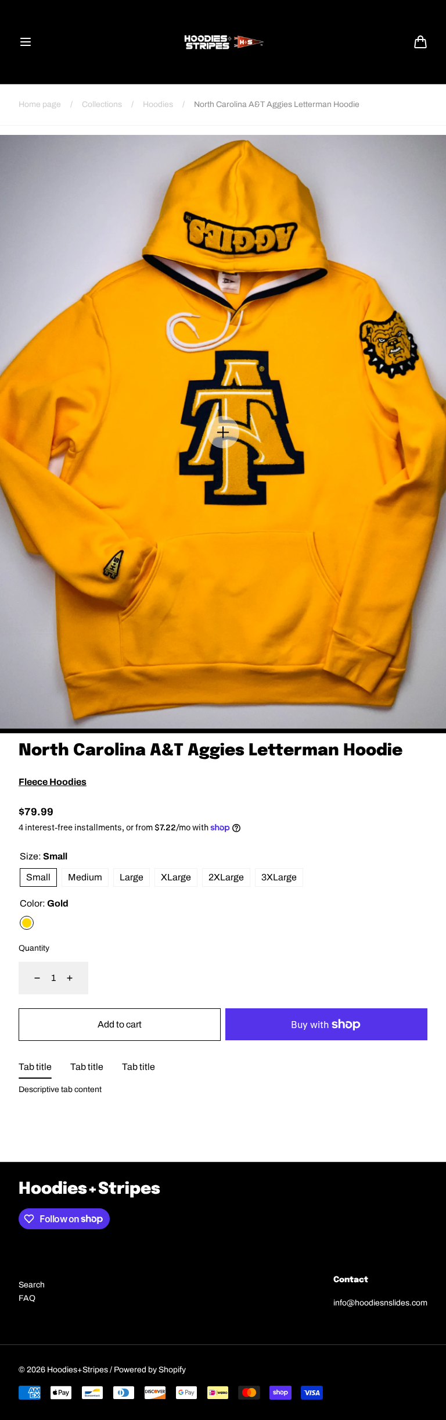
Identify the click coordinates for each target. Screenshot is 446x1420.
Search (32, 1284)
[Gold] (27, 923)
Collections (102, 104)
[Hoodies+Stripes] (223, 42)
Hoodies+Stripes (77, 1369)
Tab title (35, 1067)
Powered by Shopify (150, 1369)
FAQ (27, 1298)
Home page (40, 104)
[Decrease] (30, 978)
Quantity (34, 948)
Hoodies (158, 104)
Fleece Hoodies (53, 782)
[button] (26, 42)
